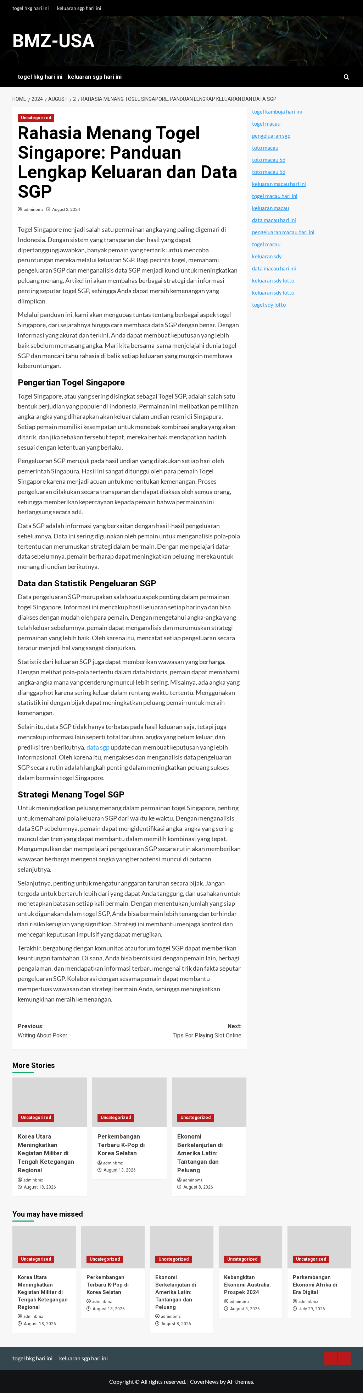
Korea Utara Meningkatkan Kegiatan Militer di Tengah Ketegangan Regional (46, 1153)
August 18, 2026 (40, 1187)
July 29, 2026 (312, 1308)
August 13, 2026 (120, 1170)
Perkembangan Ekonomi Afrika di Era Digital (315, 1284)
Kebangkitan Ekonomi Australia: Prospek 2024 (247, 1284)
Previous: (42, 1031)
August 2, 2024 (66, 209)
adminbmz (34, 209)
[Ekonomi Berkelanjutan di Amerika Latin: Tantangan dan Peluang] (209, 1102)
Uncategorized (36, 117)
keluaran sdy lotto (273, 280)
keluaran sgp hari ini (79, 8)
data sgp (98, 747)
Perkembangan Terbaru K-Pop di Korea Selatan (121, 1145)
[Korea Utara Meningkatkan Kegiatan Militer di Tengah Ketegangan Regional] (49, 1102)
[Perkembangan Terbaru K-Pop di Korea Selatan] (129, 1102)
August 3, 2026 (245, 1308)
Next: (207, 1031)
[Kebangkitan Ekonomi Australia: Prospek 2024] (250, 1247)
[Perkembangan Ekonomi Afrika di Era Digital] (319, 1247)
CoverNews (204, 1381)
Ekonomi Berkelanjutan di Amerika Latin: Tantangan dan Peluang (200, 1153)
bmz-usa (53, 41)
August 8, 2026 (198, 1187)
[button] (346, 77)
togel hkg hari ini (30, 8)
